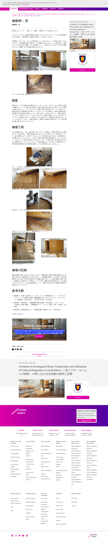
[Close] (105, 3)
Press (37, 8)
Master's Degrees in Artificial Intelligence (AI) (76, 482)
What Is (61, 8)
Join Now (83, 70)
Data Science (44, 458)
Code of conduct (60, 513)
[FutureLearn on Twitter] (19, 535)
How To (53, 8)
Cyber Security (44, 466)
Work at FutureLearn (16, 503)
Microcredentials (15, 453)
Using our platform (30, 498)
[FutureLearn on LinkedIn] (27, 535)
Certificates (29, 509)
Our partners (44, 498)
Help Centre (74, 502)
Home (13, 14)
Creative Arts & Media (21, 14)
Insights (45, 8)
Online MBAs (59, 446)
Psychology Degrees (61, 450)
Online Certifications (16, 450)
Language (28, 469)
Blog (12, 510)
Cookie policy (59, 509)
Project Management (46, 470)
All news (14, 8)
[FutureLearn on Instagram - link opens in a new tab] (16, 535)
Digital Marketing (45, 446)
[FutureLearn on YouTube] (23, 535)
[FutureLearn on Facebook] (12, 535)
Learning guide (29, 505)
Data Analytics (44, 450)
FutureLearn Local (26, 8)
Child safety (74, 498)
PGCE (57, 466)
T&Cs (57, 498)
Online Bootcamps (15, 457)
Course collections (45, 478)
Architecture (31, 14)
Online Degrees (14, 461)
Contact (73, 505)
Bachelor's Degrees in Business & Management (92, 477)
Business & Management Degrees (59, 477)
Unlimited (28, 513)
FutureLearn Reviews (31, 502)
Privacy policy (59, 502)
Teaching (28, 455)
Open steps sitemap (61, 524)
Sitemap (58, 520)
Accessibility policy (61, 516)
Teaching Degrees (60, 453)
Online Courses (14, 446)
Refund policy (59, 505)
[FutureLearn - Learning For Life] (92, 535)
